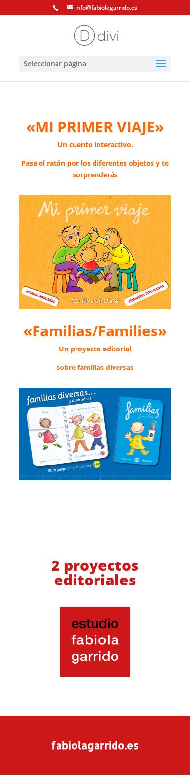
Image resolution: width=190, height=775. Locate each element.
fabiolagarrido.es (95, 745)
